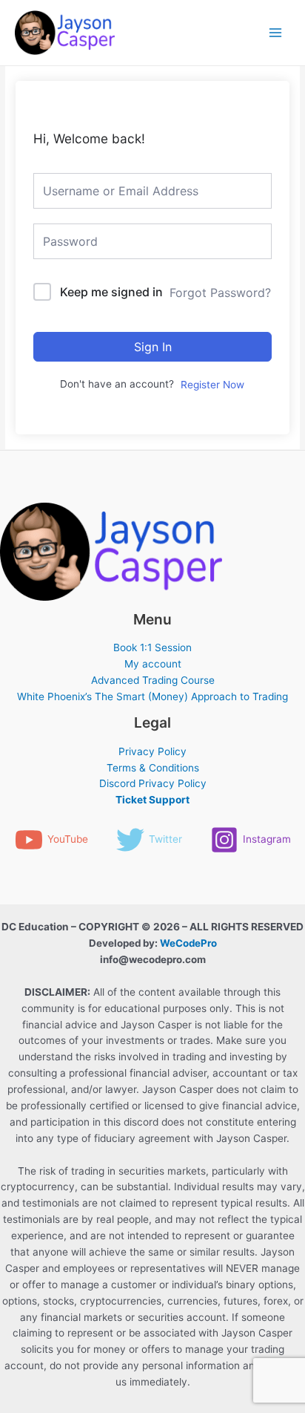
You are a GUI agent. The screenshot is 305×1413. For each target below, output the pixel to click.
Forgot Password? (220, 292)
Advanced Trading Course (153, 680)
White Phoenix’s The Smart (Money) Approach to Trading (152, 696)
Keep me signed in (111, 291)
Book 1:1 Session (152, 647)
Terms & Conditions (153, 768)
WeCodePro (188, 943)
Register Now (212, 385)
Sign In (153, 346)
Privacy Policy (152, 751)
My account (152, 664)
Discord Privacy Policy (153, 783)
